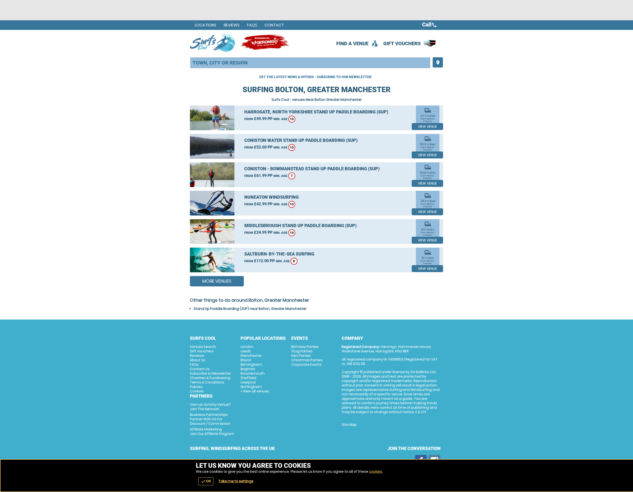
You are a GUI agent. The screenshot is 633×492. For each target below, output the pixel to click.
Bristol (246, 360)
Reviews (232, 25)
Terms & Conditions (207, 382)
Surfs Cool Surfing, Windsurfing (213, 42)
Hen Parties (301, 355)
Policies (196, 386)
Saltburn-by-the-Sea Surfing (279, 254)
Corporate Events (306, 364)
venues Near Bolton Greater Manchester (327, 99)
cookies (375, 471)
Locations (205, 25)
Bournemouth (253, 373)
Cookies (197, 391)
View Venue (427, 126)
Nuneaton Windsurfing (271, 197)
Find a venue (352, 43)
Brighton (248, 368)
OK (206, 481)
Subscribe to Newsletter (210, 373)
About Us (197, 360)
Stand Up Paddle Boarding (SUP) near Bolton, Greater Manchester (250, 308)
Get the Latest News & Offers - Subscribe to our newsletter (315, 77)
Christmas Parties (307, 360)
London (247, 346)
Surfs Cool (280, 99)
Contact (274, 25)
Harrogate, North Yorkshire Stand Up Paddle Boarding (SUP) (316, 111)
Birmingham (251, 364)
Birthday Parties (305, 346)
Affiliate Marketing (212, 431)
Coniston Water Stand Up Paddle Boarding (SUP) (301, 140)
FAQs (252, 25)
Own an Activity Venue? (210, 406)
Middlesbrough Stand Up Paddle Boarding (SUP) (300, 225)
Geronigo (265, 42)
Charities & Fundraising (210, 377)
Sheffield (248, 377)
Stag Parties (302, 351)
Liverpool (248, 382)
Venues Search (203, 346)
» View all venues (255, 391)
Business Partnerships (210, 419)
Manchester (251, 355)
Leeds (246, 351)
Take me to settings (235, 481)
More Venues (216, 281)
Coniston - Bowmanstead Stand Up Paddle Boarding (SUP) (312, 168)
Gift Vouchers (402, 43)
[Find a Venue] (310, 62)
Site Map (349, 424)
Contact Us (200, 368)
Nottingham (251, 386)
